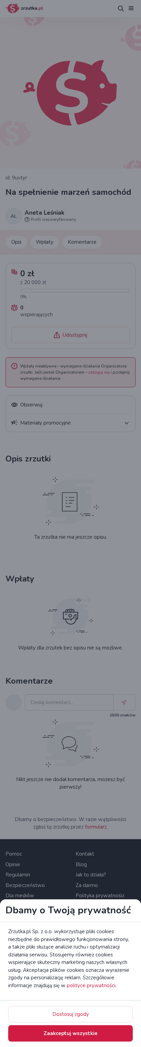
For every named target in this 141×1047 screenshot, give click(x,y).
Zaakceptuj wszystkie (70, 1033)
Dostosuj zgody (70, 1014)
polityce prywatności (91, 985)
